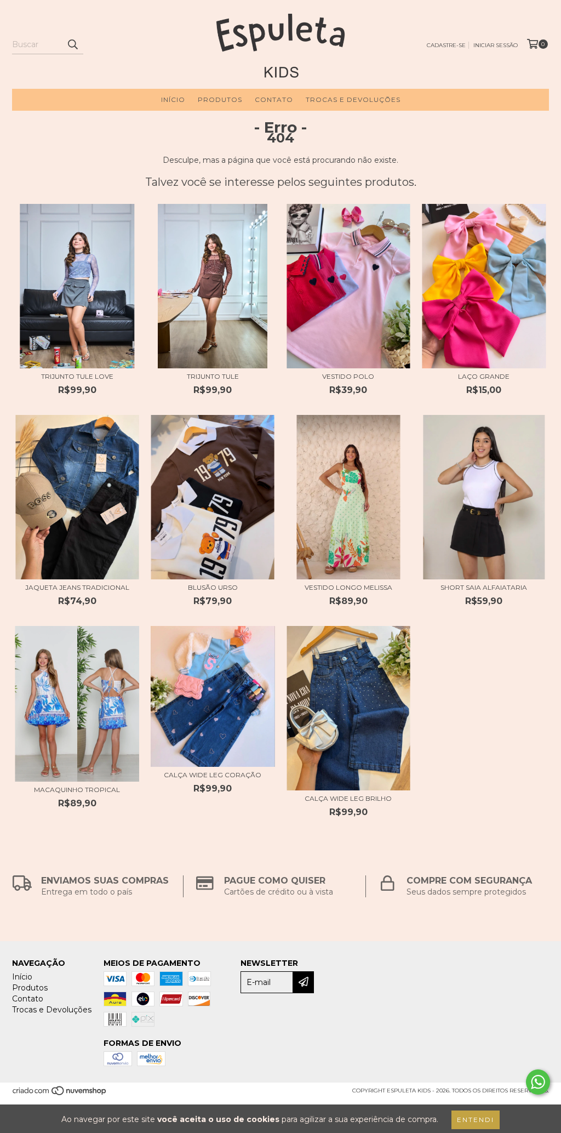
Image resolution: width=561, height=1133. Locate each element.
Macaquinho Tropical (77, 789)
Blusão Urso (213, 587)
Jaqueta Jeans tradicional (77, 587)
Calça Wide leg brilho (348, 798)
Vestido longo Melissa (348, 587)
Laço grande (484, 376)
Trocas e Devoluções (353, 99)
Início (173, 99)
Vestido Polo (348, 376)
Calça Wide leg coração (212, 775)
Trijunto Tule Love (77, 376)
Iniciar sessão (495, 45)
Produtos (220, 99)
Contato (274, 99)
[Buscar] (72, 44)
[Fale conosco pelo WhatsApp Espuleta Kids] (538, 1082)
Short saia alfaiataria (483, 587)
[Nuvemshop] (60, 1094)
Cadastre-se (446, 45)
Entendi (475, 1119)
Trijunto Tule (213, 376)
